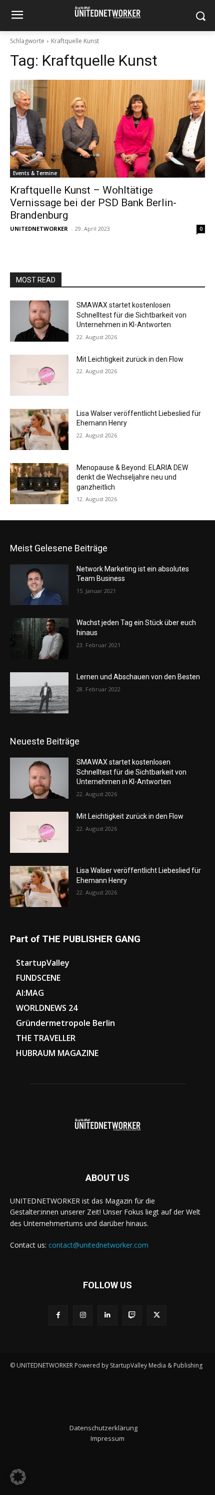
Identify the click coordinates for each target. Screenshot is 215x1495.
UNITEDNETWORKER (39, 228)
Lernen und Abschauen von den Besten (138, 677)
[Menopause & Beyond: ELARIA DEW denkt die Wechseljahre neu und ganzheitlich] (39, 483)
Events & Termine (35, 173)
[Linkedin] (107, 1315)
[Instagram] (82, 1315)
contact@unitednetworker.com (98, 1245)
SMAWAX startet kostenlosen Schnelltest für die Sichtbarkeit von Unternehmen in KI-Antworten (131, 315)
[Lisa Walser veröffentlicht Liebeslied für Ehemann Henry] (39, 429)
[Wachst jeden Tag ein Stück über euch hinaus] (39, 638)
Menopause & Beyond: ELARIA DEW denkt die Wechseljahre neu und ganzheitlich (132, 477)
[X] (156, 1315)
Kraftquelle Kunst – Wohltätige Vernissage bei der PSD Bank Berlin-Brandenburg (93, 202)
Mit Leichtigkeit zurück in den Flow (130, 359)
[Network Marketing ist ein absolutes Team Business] (39, 585)
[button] (18, 1477)
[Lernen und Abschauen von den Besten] (39, 692)
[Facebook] (58, 1315)
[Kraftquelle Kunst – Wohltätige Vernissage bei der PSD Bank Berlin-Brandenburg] (107, 129)
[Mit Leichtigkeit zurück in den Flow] (39, 375)
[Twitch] (132, 1315)
